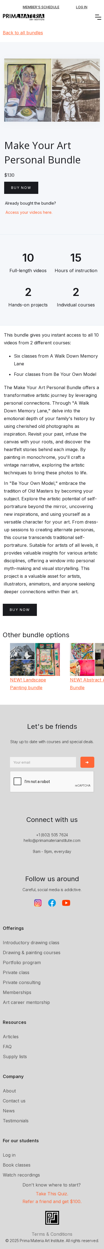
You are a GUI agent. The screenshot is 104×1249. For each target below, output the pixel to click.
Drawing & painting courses (31, 952)
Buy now (21, 188)
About (9, 1091)
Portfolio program (22, 962)
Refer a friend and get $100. (52, 1201)
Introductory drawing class (31, 942)
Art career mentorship (26, 1002)
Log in (9, 1155)
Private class (16, 972)
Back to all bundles (23, 32)
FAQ (7, 1046)
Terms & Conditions (52, 1234)
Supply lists (15, 1056)
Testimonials (16, 1120)
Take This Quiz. (52, 1193)
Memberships (17, 992)
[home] (23, 17)
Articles (11, 1036)
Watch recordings (21, 1175)
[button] (98, 17)
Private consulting (21, 982)
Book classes (17, 1165)
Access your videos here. (29, 212)
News (9, 1110)
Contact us (14, 1101)
